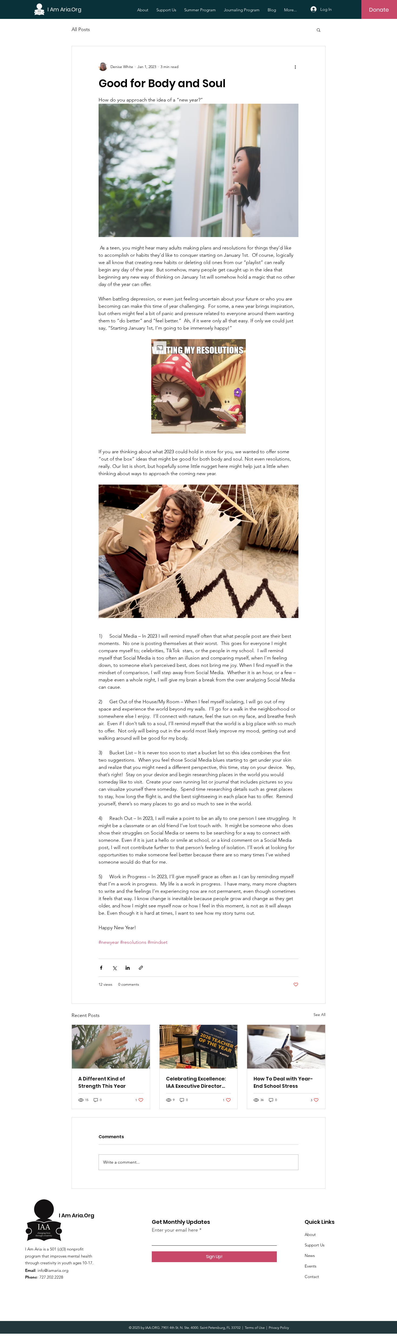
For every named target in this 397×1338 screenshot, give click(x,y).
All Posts (81, 29)
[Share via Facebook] (101, 967)
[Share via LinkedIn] (127, 967)
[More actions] (295, 66)
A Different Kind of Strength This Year (102, 1082)
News (310, 1255)
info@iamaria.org (53, 1270)
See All (319, 1014)
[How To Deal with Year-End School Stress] (286, 1047)
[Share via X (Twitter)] (114, 967)
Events (310, 1266)
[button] (318, 30)
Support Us (314, 1245)
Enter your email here (175, 1230)
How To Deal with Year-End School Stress (283, 1082)
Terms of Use (255, 1328)
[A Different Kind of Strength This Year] (111, 1047)
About (310, 1234)
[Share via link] (140, 967)
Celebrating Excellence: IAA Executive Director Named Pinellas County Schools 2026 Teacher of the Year (197, 1082)
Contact (312, 1276)
